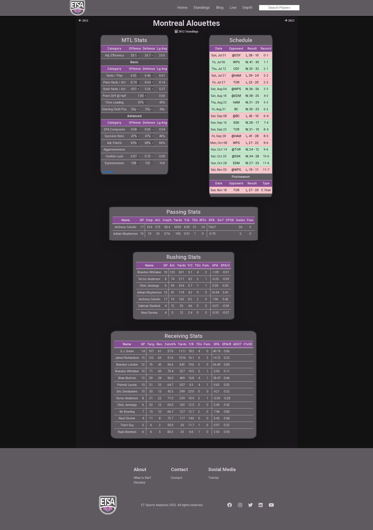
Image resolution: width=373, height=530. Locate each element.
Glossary (108, 171)
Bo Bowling (127, 411)
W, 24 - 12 (252, 149)
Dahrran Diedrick (149, 306)
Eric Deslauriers (127, 391)
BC (236, 109)
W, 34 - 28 (252, 156)
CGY (236, 69)
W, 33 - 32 (252, 69)
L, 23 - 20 (252, 82)
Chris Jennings (149, 285)
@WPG (236, 89)
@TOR (236, 149)
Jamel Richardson (127, 358)
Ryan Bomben (127, 432)
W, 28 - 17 (252, 122)
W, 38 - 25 (252, 96)
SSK (236, 122)
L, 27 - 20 (252, 190)
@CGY (236, 55)
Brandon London (127, 364)
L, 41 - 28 (252, 136)
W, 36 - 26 (252, 89)
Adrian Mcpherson (125, 234)
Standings (201, 7)
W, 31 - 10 (252, 129)
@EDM (236, 96)
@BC (236, 116)
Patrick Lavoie (127, 385)
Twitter (213, 478)
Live (233, 7)
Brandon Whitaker (149, 272)
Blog (219, 7)
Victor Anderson (149, 279)
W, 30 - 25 (252, 109)
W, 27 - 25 (252, 163)
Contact (176, 478)
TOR (236, 82)
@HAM (236, 75)
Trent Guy (127, 425)
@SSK (236, 156)
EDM (236, 163)
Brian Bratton (127, 378)
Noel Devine (149, 312)
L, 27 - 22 (252, 143)
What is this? (142, 478)
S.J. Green (127, 351)
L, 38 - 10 (252, 55)
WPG (236, 62)
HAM (236, 102)
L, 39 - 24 (252, 75)
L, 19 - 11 (252, 170)
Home (182, 7)
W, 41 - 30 (252, 62)
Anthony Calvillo (125, 227)
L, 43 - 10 (252, 116)
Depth (247, 7)
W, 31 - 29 (252, 102)
